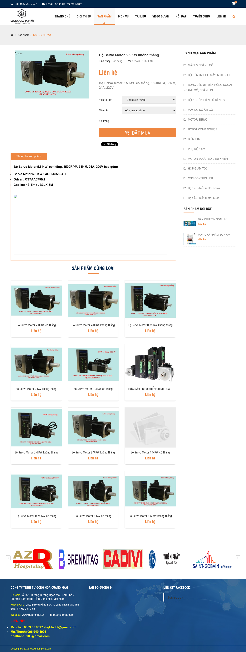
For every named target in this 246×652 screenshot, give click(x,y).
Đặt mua (140, 132)
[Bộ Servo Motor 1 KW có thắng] (93, 491)
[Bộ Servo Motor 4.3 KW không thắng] (93, 300)
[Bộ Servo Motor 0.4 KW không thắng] (36, 427)
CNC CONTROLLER (200, 178)
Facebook (175, 597)
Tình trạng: (110, 61)
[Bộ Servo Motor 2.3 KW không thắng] (93, 427)
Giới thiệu (84, 16)
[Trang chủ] (12, 35)
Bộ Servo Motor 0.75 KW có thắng (36, 516)
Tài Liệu (140, 16)
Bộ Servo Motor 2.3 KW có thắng (36, 325)
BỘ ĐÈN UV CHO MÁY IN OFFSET (209, 75)
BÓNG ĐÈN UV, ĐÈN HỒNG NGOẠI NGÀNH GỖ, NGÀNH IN (208, 87)
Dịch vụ (123, 16)
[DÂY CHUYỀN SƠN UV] (190, 223)
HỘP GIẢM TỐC (198, 168)
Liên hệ (221, 16)
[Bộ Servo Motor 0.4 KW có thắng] (93, 364)
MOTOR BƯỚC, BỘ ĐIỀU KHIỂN (208, 159)
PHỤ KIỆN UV (196, 149)
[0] (233, 4)
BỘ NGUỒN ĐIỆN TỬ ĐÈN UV (206, 100)
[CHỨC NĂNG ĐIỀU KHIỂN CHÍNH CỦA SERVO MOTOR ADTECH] (150, 364)
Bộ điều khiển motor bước (203, 198)
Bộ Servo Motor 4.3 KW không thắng (93, 325)
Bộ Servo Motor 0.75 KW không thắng (150, 325)
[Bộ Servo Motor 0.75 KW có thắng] (36, 491)
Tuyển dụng (201, 16)
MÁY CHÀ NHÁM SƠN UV (214, 234)
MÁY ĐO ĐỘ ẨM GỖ (200, 110)
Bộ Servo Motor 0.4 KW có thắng (93, 388)
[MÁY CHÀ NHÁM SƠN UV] (190, 239)
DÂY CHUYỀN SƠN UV (212, 219)
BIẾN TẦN (194, 139)
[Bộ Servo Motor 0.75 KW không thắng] (150, 300)
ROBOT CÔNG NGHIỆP (202, 129)
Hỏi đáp (181, 16)
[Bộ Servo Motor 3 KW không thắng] (36, 364)
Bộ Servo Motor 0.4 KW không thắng (36, 452)
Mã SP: (140, 61)
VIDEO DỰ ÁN (160, 16)
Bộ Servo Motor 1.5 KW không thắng (150, 516)
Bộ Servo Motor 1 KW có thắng (93, 516)
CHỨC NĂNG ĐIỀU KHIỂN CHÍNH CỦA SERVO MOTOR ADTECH (163, 388)
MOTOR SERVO (42, 35)
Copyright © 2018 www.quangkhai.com (31, 648)
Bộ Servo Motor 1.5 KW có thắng (150, 452)
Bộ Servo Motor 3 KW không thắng (36, 388)
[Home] (22, 16)
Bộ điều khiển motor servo (204, 188)
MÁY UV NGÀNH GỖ (200, 65)
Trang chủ (62, 16)
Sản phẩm (104, 16)
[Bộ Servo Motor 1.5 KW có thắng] (150, 427)
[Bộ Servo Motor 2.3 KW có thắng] (36, 300)
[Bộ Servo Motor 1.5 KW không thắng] (150, 491)
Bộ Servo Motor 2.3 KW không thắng (93, 452)
